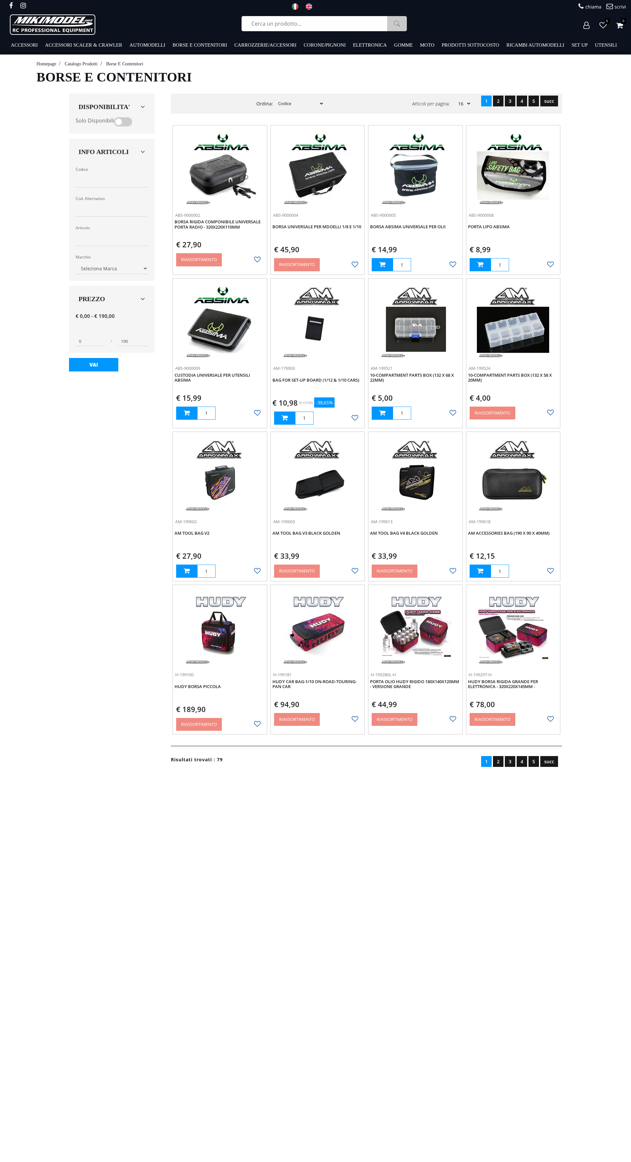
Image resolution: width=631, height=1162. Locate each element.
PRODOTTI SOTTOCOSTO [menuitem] (470, 45)
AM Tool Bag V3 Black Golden (306, 533)
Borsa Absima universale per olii (408, 227)
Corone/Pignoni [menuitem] (325, 45)
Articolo (83, 228)
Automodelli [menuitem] (147, 45)
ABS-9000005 (383, 215)
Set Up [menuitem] (580, 45)
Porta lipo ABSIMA (489, 227)
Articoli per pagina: (431, 104)
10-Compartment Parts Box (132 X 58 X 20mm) (510, 378)
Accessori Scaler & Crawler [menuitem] (83, 45)
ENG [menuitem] (311, 6)
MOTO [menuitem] (427, 45)
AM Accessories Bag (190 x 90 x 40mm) (508, 533)
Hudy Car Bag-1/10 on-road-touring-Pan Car (314, 684)
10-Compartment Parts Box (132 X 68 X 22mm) (412, 378)
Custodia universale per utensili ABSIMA (212, 378)
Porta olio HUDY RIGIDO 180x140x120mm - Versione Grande (414, 684)
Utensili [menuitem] (606, 45)
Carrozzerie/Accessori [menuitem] (265, 45)
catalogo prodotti (81, 63)
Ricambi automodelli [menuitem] (535, 45)
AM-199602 (186, 522)
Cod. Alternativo (90, 198)
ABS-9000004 (285, 215)
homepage (46, 63)
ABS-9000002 (187, 215)
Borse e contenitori (124, 63)
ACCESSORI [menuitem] (24, 45)
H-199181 (282, 675)
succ (549, 101)
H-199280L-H (383, 675)
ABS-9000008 (481, 215)
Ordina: (264, 104)
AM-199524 (479, 368)
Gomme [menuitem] (403, 45)
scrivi (620, 7)
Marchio (83, 257)
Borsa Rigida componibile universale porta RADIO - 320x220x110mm (218, 224)
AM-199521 (381, 368)
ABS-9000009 (187, 368)
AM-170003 (284, 368)
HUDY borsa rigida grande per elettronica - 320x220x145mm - (503, 684)
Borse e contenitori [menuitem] (200, 45)
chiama (593, 7)
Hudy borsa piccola (198, 686)
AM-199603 (284, 522)
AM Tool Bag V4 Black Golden (404, 533)
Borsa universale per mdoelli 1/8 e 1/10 (316, 227)
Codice (82, 169)
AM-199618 (479, 522)
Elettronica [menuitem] (370, 45)
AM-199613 (381, 522)
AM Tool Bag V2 (192, 533)
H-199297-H (480, 675)
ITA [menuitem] (297, 6)
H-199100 (184, 675)
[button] (397, 23)
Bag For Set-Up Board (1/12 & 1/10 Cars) (315, 380)
